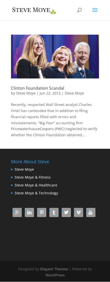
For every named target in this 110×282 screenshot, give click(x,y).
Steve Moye (26, 93)
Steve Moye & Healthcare (36, 185)
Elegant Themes (54, 268)
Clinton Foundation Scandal (37, 88)
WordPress (55, 275)
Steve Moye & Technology (36, 193)
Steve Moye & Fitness (33, 177)
